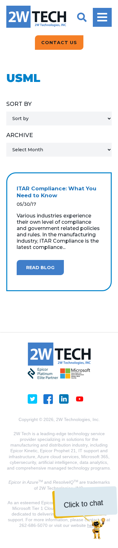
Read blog (40, 267)
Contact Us (59, 42)
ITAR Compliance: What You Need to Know (56, 192)
